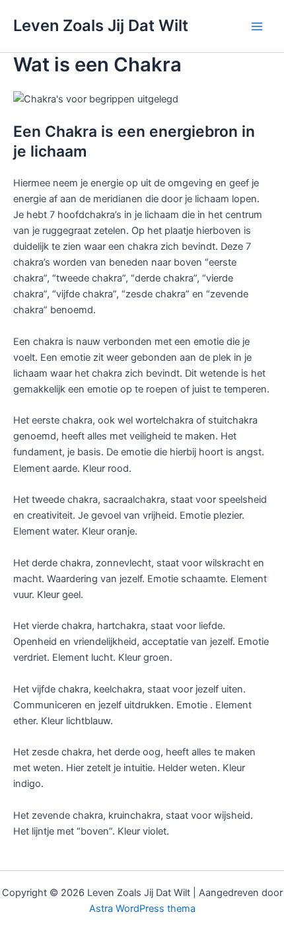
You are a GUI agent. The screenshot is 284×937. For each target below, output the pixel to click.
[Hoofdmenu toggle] (257, 26)
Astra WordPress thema (142, 909)
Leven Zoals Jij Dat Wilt (100, 25)
